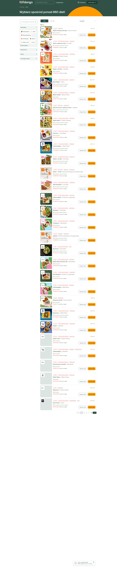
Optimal (55, 236)
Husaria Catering (66, 120)
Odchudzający (57, 146)
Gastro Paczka (63, 56)
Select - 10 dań (57, 171)
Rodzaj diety (23, 27)
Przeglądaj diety (59, 2)
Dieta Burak (63, 223)
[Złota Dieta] (43, 208)
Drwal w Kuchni (72, 30)
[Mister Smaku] (43, 93)
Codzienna (56, 223)
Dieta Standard (57, 184)
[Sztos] (43, 80)
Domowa (55, 133)
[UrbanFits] (43, 67)
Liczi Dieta (66, 159)
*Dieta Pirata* (66, 146)
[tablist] (48, 21)
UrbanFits (65, 69)
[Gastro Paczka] (43, 54)
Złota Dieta (62, 210)
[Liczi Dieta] (43, 157)
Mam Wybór (56, 82)
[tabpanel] (68, 219)
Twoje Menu (62, 133)
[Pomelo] (43, 41)
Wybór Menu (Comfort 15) (60, 261)
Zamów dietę (91, 2)
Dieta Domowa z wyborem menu (62, 107)
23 (91, 412)
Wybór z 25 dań (57, 69)
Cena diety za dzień (25, 58)
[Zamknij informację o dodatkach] (93, 562)
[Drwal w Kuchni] (43, 29)
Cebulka (75, 107)
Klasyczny (56, 313)
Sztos (62, 82)
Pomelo (69, 43)
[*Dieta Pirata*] (43, 144)
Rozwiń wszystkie (24, 45)
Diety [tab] (44, 20)
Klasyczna (56, 390)
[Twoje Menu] (43, 131)
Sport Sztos (56, 402)
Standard (55, 56)
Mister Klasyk (57, 94)
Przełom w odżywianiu (68, 197)
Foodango (22, 7)
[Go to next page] (95, 413)
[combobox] (88, 21)
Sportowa (55, 248)
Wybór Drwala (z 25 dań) (60, 30)
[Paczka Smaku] (43, 388)
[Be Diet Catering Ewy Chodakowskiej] (43, 170)
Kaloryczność (23, 49)
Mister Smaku (65, 94)
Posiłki (22, 54)
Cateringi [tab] (52, 20)
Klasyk (55, 325)
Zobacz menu (83, 35)
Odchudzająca (57, 287)
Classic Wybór (57, 197)
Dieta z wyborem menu (59, 43)
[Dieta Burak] (43, 221)
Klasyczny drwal (57, 300)
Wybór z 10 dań (57, 159)
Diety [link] (27, 7)
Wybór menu (56, 338)
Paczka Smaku (64, 390)
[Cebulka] (43, 106)
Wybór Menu (56, 120)
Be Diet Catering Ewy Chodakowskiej (73, 171)
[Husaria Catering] (43, 118)
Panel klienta (82, 2)
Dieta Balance (57, 274)
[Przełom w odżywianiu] (43, 195)
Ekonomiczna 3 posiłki (59, 364)
